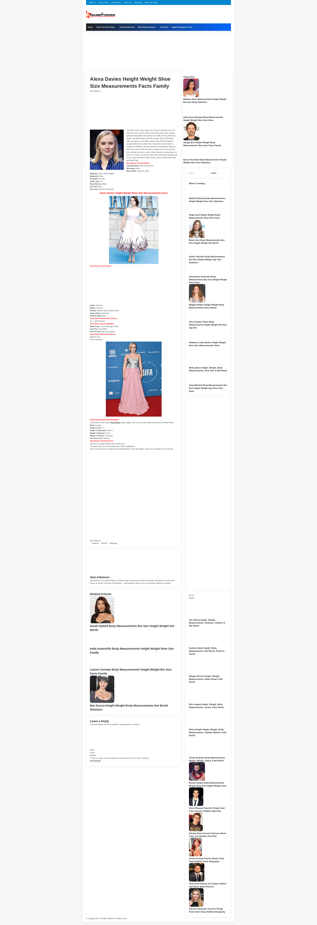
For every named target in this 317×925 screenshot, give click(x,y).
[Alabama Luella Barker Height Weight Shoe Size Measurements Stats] (197, 340)
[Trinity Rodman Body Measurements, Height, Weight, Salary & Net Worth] (202, 755)
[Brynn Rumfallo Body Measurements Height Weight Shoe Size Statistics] (191, 157)
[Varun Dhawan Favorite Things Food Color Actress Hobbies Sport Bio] (196, 805)
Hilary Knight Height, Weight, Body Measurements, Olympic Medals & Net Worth (207, 732)
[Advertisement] (158, 50)
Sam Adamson (95, 91)
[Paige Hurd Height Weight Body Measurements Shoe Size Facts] (196, 212)
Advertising (138, 2)
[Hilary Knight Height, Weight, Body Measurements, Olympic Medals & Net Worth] (202, 727)
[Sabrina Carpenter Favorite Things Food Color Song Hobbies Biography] (196, 906)
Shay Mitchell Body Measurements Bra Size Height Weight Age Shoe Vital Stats (208, 388)
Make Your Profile (151, 2)
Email (92, 753)
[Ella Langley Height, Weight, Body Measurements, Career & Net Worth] (202, 702)
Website (93, 755)
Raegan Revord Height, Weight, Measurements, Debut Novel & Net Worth (206, 679)
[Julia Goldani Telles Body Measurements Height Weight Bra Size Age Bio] (196, 319)
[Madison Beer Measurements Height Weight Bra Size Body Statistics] (191, 96)
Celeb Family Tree (127, 27)
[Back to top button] (83, 921)
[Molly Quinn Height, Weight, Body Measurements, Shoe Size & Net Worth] (202, 365)
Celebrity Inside (121, 918)
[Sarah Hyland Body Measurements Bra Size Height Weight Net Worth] (102, 623)
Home (90, 27)
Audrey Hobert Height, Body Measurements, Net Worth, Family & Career (207, 651)
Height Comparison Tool (182, 27)
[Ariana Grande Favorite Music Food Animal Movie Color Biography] (195, 856)
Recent (191, 595)
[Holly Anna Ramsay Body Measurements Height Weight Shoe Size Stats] (191, 114)
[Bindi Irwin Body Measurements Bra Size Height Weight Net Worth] (197, 237)
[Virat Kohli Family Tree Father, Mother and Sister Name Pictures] (196, 881)
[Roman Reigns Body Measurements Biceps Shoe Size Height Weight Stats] (197, 780)
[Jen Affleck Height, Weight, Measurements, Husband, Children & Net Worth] (202, 617)
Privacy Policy (103, 2)
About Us (92, 2)
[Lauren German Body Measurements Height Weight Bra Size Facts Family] (101, 666)
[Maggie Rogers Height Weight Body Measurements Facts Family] (197, 302)
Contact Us (128, 2)
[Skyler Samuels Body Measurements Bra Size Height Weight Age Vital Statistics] (196, 254)
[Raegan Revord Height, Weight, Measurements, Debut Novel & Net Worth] (202, 673)
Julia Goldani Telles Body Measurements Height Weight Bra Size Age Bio (208, 325)
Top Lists (164, 27)
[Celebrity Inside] (100, 14)
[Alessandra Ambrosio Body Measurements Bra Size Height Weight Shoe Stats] (196, 274)
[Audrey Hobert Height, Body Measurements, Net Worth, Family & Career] (202, 645)
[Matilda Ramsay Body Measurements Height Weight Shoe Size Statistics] (197, 196)
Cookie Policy (116, 2)
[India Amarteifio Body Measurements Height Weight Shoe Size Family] (102, 645)
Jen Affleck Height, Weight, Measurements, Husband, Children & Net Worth (207, 623)
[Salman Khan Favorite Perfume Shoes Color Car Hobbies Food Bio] (196, 831)
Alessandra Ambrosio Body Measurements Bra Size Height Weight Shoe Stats (208, 279)
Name (92, 750)
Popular (191, 598)
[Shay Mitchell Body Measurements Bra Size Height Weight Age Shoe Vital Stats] (197, 382)
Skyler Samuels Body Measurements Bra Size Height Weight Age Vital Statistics (207, 259)
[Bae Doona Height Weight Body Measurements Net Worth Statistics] (102, 702)
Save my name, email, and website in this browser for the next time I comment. (120, 758)
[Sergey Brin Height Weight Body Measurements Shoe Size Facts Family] (191, 140)
